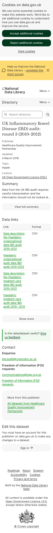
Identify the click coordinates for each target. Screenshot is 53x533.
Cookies (35, 474)
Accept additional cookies (26, 33)
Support (38, 470)
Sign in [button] (25, 448)
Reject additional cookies (26, 42)
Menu (43, 91)
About (26, 470)
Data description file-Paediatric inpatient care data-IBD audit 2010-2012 (14, 281)
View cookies (26, 51)
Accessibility (19, 474)
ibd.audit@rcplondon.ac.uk (19, 359)
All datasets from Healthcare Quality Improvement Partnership (26, 407)
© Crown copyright (26, 526)
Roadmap (14, 470)
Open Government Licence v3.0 (26, 501)
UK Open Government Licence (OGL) (24, 177)
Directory (10, 102)
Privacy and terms (25, 479)
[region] (26, 267)
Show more (26, 319)
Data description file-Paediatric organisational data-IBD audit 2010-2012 (14, 241)
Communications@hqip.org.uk (21, 374)
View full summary (27, 206)
